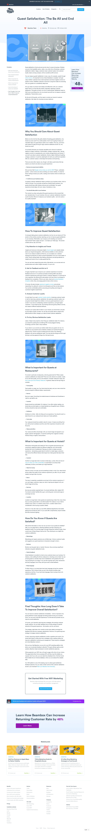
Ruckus (8, 820)
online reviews (28, 78)
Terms (37, 828)
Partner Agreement (51, 828)
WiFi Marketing (30, 803)
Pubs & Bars (29, 790)
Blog (47, 788)
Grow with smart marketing (13, 794)
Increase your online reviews (13, 792)
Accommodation (31, 798)
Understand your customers (13, 790)
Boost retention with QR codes (14, 796)
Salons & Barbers (31, 796)
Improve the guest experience (14, 788)
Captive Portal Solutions (32, 809)
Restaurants (29, 792)
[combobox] (87, 830)
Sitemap (48, 796)
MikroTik (9, 818)
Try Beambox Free (77, 701)
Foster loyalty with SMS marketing (15, 800)
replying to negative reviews (47, 284)
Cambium (9, 822)
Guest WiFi (29, 805)
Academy (38, 9)
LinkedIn (48, 811)
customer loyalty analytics (44, 297)
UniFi (8, 811)
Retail (28, 794)
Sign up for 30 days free (45, 688)
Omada (8, 815)
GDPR (41, 828)
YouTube (48, 813)
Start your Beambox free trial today (46, 666)
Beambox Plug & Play (12, 809)
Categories (53, 9)
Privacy (44, 828)
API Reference (49, 794)
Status (47, 803)
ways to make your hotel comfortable (34, 462)
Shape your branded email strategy (15, 798)
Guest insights (50, 250)
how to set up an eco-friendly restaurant (35, 380)
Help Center (49, 790)
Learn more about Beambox (77, 4)
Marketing (44, 28)
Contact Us (49, 802)
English (86, 829)
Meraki (8, 813)
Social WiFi (29, 807)
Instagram (48, 807)
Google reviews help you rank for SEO (44, 170)
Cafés (28, 788)
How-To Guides (46, 9)
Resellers (48, 792)
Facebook (48, 805)
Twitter (48, 809)
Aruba (8, 816)
